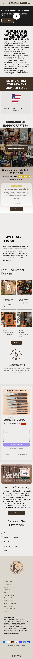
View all (16, 342)
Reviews (7, 590)
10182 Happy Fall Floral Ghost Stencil (8, 301)
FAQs (6, 592)
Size (4, 429)
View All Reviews (16, 209)
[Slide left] (13, 117)
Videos (6, 611)
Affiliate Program (10, 603)
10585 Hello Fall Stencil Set (23, 331)
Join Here (16, 513)
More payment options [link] (16, 448)
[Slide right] (20, 117)
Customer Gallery (10, 587)
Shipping (5, 426)
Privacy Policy (9, 601)
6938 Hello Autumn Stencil (24, 300)
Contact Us (8, 606)
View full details (23, 454)
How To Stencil (9, 595)
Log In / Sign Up (9, 609)
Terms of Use (8, 598)
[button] (3, 3)
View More (16, 198)
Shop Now (7, 20)
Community (8, 584)
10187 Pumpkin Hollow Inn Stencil (8, 331)
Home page (8, 582)
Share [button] (7, 454)
